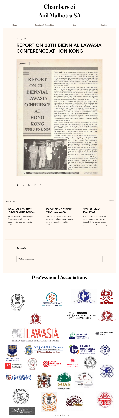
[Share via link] (35, 185)
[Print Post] (40, 185)
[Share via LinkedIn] (29, 185)
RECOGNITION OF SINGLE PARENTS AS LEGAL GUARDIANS (59, 210)
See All (111, 201)
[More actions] (101, 38)
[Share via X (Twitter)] (23, 185)
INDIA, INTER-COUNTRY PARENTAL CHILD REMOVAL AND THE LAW (22, 210)
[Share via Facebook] (18, 185)
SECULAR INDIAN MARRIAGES (92, 210)
